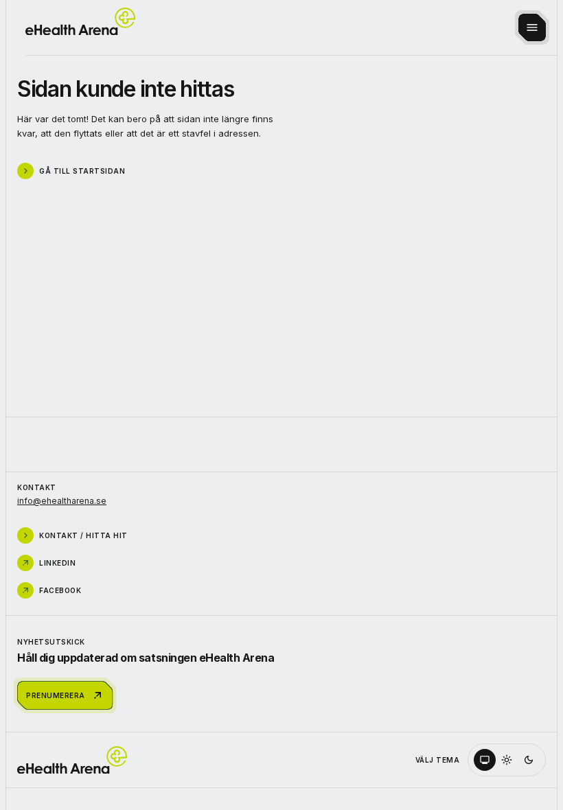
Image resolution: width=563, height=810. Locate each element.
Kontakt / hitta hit (83, 535)
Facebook (60, 590)
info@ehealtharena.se (61, 501)
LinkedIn (57, 563)
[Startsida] (80, 22)
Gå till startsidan (82, 171)
